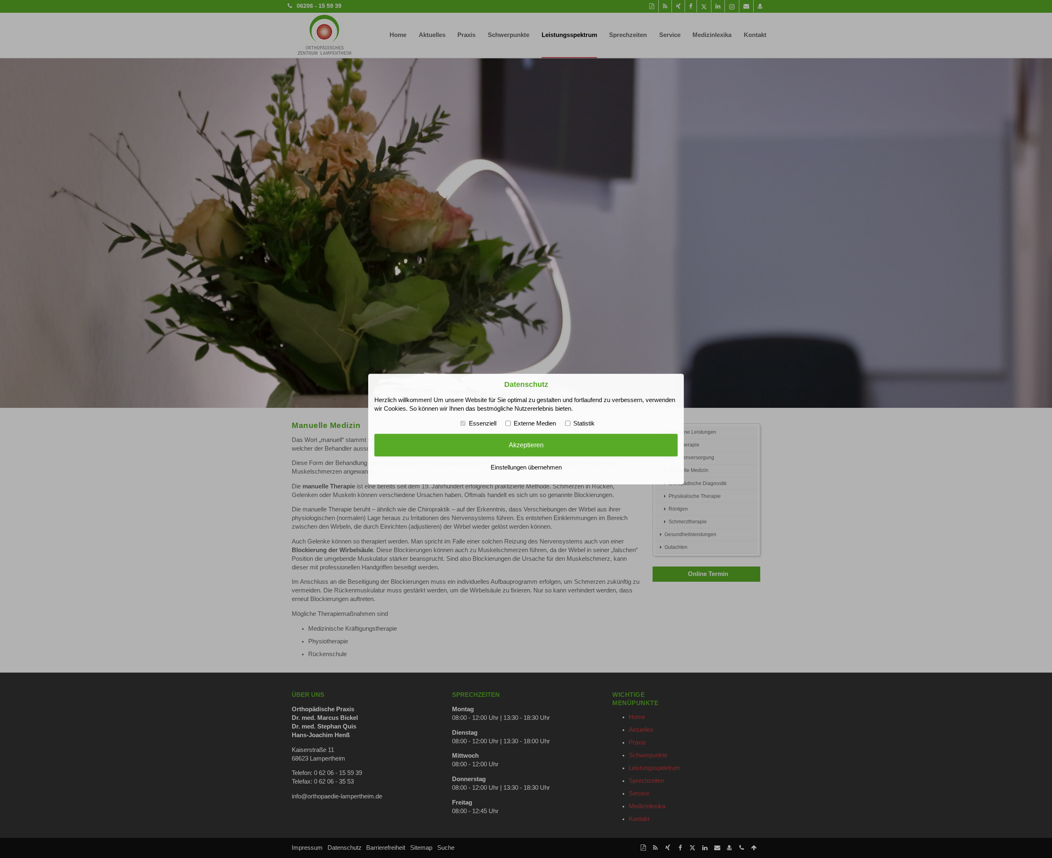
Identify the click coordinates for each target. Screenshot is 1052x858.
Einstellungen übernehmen (526, 467)
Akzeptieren (526, 445)
